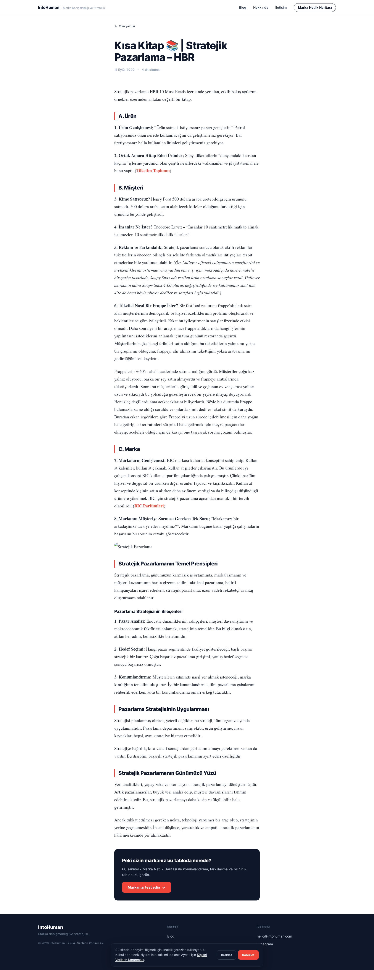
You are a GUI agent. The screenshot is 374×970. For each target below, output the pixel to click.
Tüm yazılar (127, 26)
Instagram (265, 944)
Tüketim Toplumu (153, 170)
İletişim (281, 7)
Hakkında (260, 7)
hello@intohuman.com (274, 936)
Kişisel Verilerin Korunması (85, 943)
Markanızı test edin (144, 887)
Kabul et (248, 955)
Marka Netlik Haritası (315, 7)
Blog (242, 7)
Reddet (226, 955)
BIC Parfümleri (149, 506)
